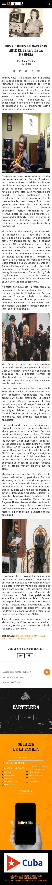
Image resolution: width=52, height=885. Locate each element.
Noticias (33, 778)
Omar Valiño (28, 61)
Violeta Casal (25, 638)
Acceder (26, 717)
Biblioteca (9, 784)
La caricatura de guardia (39, 768)
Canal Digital (36, 775)
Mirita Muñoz (9, 638)
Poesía (7, 772)
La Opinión (34, 772)
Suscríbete (26, 791)
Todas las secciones (15, 763)
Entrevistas (10, 781)
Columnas (34, 781)
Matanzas (39, 636)
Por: (19, 61)
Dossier (8, 778)
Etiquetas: (8, 636)
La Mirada (9, 775)
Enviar (47, 672)
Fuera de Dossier (23, 636)
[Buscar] (49, 4)
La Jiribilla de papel (14, 768)
